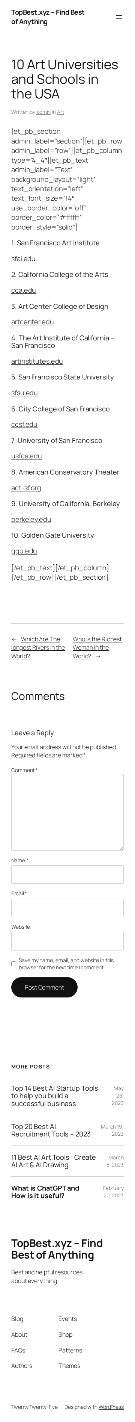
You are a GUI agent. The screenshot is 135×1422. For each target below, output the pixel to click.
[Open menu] (119, 16)
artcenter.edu (32, 321)
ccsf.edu (24, 424)
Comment (24, 770)
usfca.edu (26, 455)
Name (19, 860)
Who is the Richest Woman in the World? (97, 647)
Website (20, 926)
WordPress (111, 1406)
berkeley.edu (31, 519)
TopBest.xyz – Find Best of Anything (56, 1249)
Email (19, 893)
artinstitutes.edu (37, 361)
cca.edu (23, 290)
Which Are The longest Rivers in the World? (38, 647)
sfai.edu (23, 258)
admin (43, 111)
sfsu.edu (24, 392)
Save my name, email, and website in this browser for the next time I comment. (66, 964)
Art (60, 111)
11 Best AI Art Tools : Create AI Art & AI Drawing (53, 1161)
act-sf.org (26, 487)
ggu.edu (24, 550)
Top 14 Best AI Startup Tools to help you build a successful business (54, 1095)
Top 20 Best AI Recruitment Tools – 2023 (51, 1130)
